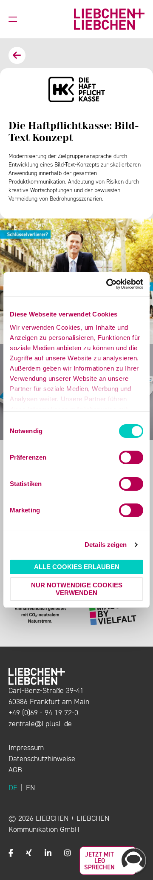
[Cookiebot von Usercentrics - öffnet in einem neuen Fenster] (108, 284)
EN (30, 787)
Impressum (26, 747)
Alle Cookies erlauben (76, 566)
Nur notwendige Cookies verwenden (76, 588)
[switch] (131, 457)
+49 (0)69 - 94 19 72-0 (43, 712)
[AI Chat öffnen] (133, 860)
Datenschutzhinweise (41, 758)
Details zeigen (106, 544)
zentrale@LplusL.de (40, 723)
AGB (15, 769)
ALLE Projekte (17, 55)
